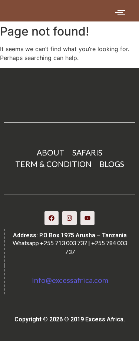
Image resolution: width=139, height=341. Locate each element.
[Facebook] (51, 218)
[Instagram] (69, 218)
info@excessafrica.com (70, 279)
